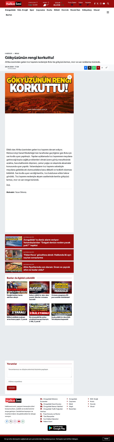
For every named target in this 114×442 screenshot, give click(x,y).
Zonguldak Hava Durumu (52, 404)
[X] (11, 421)
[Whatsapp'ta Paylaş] (94, 68)
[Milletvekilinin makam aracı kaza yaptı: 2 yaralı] (17, 310)
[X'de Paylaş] (90, 68)
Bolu (17, 53)
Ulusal (97, 10)
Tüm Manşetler (48, 416)
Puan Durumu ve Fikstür (51, 414)
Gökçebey (87, 10)
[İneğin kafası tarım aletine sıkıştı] (17, 287)
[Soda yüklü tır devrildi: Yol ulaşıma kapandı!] (61, 310)
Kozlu (49, 10)
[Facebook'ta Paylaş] (85, 68)
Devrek (65, 10)
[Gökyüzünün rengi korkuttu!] (39, 93)
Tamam (106, 438)
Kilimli (57, 10)
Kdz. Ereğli (22, 10)
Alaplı (71, 406)
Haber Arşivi (47, 421)
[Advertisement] (57, 35)
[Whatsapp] (23, 421)
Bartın (9, 15)
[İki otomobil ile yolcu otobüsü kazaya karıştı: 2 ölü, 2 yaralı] (39, 310)
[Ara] (108, 3)
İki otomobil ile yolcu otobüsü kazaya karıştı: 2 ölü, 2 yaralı (39, 319)
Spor (32, 10)
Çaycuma (40, 10)
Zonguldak (10, 10)
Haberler (8, 53)
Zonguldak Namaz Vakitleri (53, 406)
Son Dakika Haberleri (50, 419)
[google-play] (57, 428)
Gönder (11, 388)
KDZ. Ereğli (94, 399)
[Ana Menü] (108, 12)
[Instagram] (15, 421)
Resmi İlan (75, 10)
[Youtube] (19, 421)
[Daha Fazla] (98, 68)
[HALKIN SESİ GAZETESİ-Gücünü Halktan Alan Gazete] (13, 3)
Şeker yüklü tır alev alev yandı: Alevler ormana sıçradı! (39, 297)
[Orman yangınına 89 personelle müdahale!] (61, 287)
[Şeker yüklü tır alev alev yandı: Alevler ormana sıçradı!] (39, 287)
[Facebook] (7, 421)
